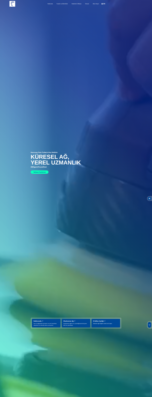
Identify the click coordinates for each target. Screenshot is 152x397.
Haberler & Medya (76, 4)
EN (104, 4)
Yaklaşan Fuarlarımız (39, 172)
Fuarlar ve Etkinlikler (62, 4)
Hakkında (50, 4)
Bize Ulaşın (96, 4)
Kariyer (87, 4)
